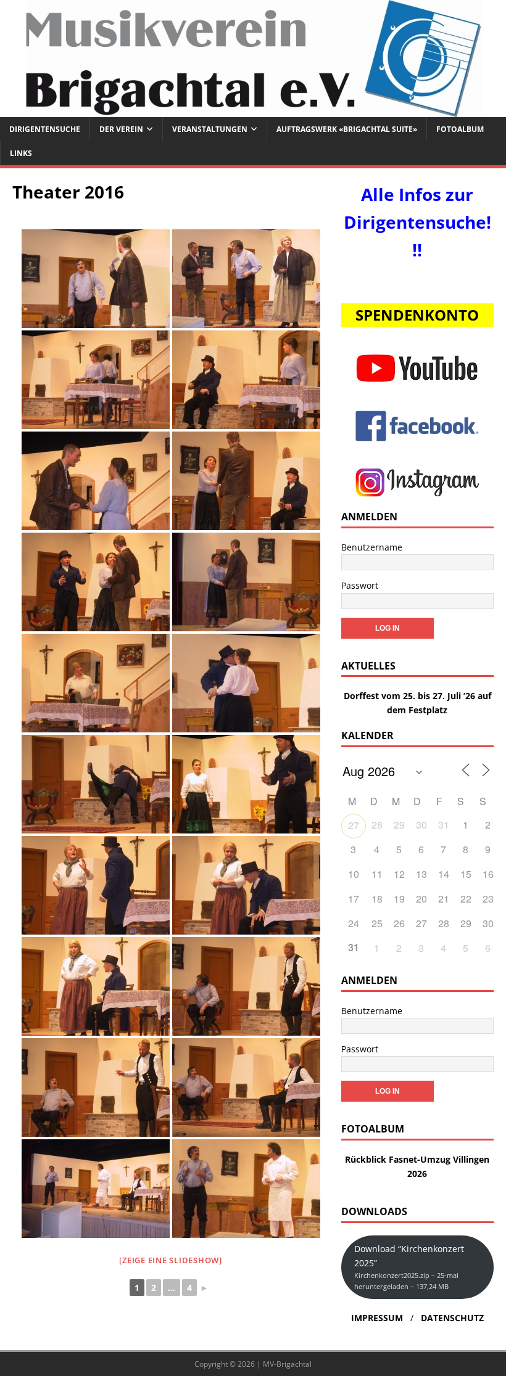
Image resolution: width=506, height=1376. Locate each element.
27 (353, 825)
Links (21, 153)
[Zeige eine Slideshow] (170, 1260)
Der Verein (121, 129)
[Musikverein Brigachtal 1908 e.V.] (253, 109)
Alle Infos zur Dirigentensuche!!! (417, 221)
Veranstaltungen (209, 129)
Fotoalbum (460, 129)
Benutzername (371, 547)
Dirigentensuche (44, 129)
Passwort (359, 585)
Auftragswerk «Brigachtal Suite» (346, 129)
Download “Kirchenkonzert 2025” (409, 1267)
